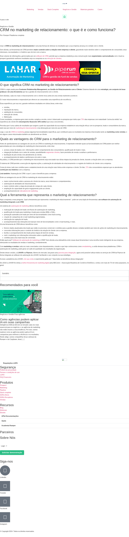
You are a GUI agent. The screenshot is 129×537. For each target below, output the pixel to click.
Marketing (30, 9)
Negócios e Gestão (69, 9)
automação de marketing (20, 206)
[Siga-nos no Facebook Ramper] (5, 502)
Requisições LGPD (10, 363)
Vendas (40, 9)
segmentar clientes (53, 152)
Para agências (20, 314)
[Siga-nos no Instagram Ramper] (5, 517)
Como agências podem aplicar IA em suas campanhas (19, 321)
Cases (100, 9)
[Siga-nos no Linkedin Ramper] (5, 470)
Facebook (3, 508)
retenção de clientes (54, 58)
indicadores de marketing (29, 191)
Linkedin (3, 477)
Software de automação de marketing (26, 240)
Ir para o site (4, 20)
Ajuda (4, 421)
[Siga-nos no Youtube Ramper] (5, 486)
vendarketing (86, 246)
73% (82, 119)
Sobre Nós (7, 437)
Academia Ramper (9, 425)
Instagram (3, 524)
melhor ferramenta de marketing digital (35, 263)
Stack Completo (53, 9)
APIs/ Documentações (10, 416)
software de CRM (42, 56)
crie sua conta (29, 259)
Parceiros (7, 432)
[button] (126, 273)
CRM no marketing (17, 132)
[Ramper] (64, 3)
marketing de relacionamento (26, 128)
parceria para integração (67, 253)
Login (3, 446)
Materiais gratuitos (87, 9)
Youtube (3, 493)
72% (87, 167)
